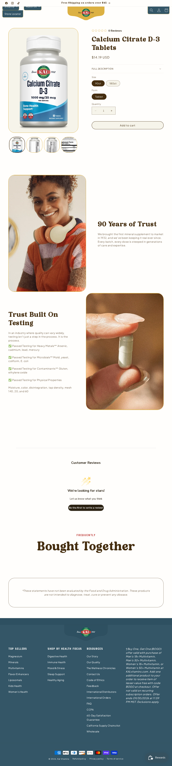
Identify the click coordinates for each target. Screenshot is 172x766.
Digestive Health (57, 656)
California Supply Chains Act (103, 725)
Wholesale (93, 731)
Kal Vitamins (63, 759)
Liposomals (15, 679)
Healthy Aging (56, 679)
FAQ (89, 703)
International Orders (99, 697)
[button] (10, 6)
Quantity (96, 104)
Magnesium (15, 656)
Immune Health (57, 662)
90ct (98, 83)
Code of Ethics (95, 679)
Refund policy (79, 759)
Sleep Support (56, 674)
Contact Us (93, 674)
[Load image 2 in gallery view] (34, 145)
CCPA (90, 709)
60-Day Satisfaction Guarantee (99, 717)
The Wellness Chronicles (101, 668)
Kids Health (15, 685)
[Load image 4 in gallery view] (69, 145)
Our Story (92, 656)
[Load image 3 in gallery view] (52, 145)
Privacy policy (97, 759)
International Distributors (101, 691)
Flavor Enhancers (18, 674)
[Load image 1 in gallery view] (17, 145)
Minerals (13, 662)
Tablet (99, 96)
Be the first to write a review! (86, 507)
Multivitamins (16, 668)
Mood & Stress (56, 668)
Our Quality (93, 662)
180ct (113, 83)
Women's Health (18, 691)
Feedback (93, 685)
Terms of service (115, 759)
